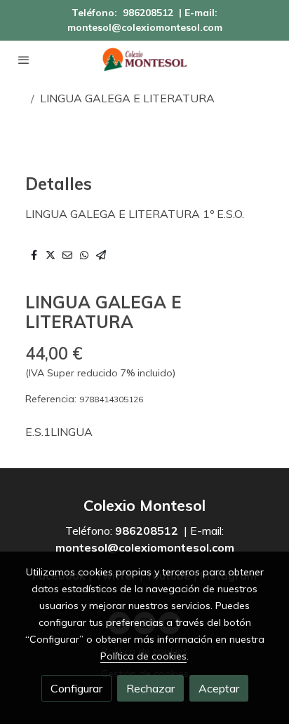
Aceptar (219, 688)
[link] (144, 59)
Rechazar (150, 688)
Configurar (76, 688)
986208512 (148, 12)
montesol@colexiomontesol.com (144, 27)
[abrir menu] (23, 59)
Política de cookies (143, 656)
